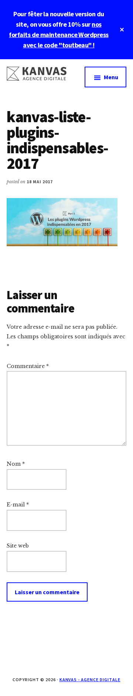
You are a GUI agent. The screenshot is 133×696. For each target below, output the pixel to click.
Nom (16, 464)
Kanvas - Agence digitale (89, 679)
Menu (111, 77)
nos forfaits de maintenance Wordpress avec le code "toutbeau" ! (58, 34)
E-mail (18, 504)
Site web (18, 545)
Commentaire (28, 366)
